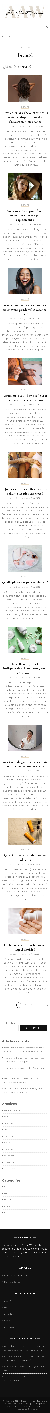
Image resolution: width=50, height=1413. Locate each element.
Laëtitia (13, 126)
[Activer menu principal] (3, 28)
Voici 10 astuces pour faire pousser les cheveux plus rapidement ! (25, 215)
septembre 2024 (12, 1110)
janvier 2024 (9, 1162)
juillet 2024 (9, 1123)
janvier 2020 (9, 1169)
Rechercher (8, 1023)
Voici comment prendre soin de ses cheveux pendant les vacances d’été (25, 309)
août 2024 (9, 1117)
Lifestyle (8, 1193)
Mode (7, 1206)
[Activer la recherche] (47, 27)
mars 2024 (9, 1149)
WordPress (40, 1406)
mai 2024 (8, 1136)
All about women (28, 1401)
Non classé (9, 1213)
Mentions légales (12, 1282)
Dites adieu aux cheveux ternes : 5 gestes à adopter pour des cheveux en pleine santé (25, 117)
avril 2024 (8, 1143)
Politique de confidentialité (16, 1275)
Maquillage (9, 1200)
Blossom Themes (13, 1406)
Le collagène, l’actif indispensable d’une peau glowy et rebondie (25, 668)
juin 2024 (8, 1130)
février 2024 (9, 1156)
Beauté (25, 107)
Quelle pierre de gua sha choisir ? (25, 582)
